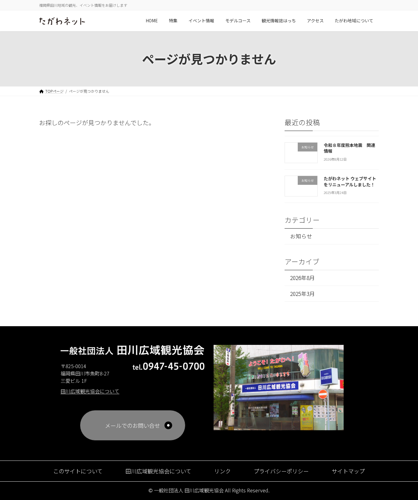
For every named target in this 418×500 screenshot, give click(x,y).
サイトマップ (348, 471)
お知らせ (301, 236)
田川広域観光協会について (158, 471)
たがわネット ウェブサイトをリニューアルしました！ (350, 181)
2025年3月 (302, 293)
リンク (222, 471)
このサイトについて (78, 471)
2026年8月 (302, 277)
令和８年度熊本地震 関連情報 (349, 148)
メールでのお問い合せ (132, 425)
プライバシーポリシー (281, 471)
